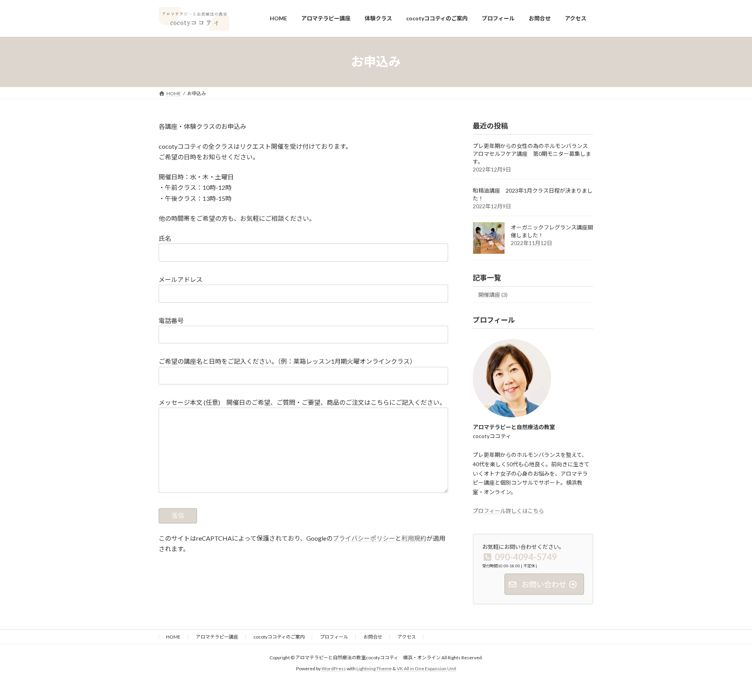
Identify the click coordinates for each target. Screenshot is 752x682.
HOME (173, 637)
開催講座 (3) (493, 294)
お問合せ (372, 637)
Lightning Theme (374, 668)
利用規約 (414, 538)
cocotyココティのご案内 (279, 637)
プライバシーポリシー (364, 538)
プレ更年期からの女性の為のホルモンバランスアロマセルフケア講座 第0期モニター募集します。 (532, 154)
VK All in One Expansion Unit (426, 668)
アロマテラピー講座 (217, 637)
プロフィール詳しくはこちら (508, 510)
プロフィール (334, 637)
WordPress (334, 668)
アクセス (407, 637)
